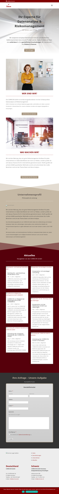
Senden (11, 439)
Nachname (32, 393)
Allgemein (17, 276)
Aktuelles (34, 460)
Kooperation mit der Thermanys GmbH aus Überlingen (39, 306)
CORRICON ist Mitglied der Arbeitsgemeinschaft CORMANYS (16, 300)
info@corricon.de (14, 479)
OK (23, 491)
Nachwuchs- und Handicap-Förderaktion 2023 (16, 273)
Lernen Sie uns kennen (29, 114)
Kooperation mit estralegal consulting (41, 271)
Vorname (11, 393)
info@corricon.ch (39, 479)
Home (33, 453)
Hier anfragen (29, 50)
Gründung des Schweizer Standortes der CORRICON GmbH (15, 335)
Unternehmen (36, 458)
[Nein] (57, 490)
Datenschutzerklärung (24, 434)
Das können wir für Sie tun (29, 177)
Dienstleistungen (36, 455)
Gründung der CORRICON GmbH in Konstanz (40, 339)
